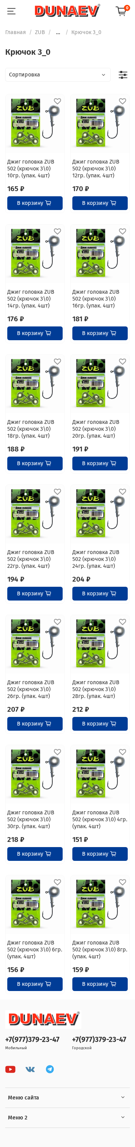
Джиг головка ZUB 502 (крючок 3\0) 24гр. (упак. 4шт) (95, 559)
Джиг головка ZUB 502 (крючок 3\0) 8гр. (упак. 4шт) (99, 949)
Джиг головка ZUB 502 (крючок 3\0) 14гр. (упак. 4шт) (30, 299)
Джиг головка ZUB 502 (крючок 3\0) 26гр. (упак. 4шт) (30, 689)
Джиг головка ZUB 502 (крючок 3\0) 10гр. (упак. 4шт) (30, 168)
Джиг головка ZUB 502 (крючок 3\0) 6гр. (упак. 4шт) (34, 949)
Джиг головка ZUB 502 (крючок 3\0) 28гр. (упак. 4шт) (95, 689)
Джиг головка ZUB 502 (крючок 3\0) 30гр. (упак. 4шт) (30, 819)
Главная (15, 32)
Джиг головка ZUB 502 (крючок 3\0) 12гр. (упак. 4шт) (95, 168)
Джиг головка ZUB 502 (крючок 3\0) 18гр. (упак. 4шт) (30, 429)
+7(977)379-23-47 (32, 1039)
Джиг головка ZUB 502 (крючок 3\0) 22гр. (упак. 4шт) (30, 559)
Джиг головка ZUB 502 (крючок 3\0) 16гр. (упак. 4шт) (95, 299)
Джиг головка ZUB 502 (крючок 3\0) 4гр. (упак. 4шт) (99, 819)
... (58, 32)
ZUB (40, 32)
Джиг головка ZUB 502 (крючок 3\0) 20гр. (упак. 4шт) (95, 429)
